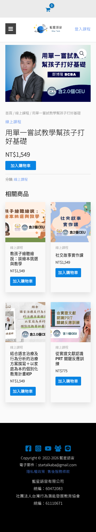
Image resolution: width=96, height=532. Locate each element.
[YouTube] (48, 448)
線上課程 (22, 112)
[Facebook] (28, 448)
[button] (82, 53)
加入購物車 (21, 165)
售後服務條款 (58, 471)
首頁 (8, 112)
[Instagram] (38, 448)
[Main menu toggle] (10, 28)
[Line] (68, 448)
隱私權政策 (35, 471)
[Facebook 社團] (58, 448)
